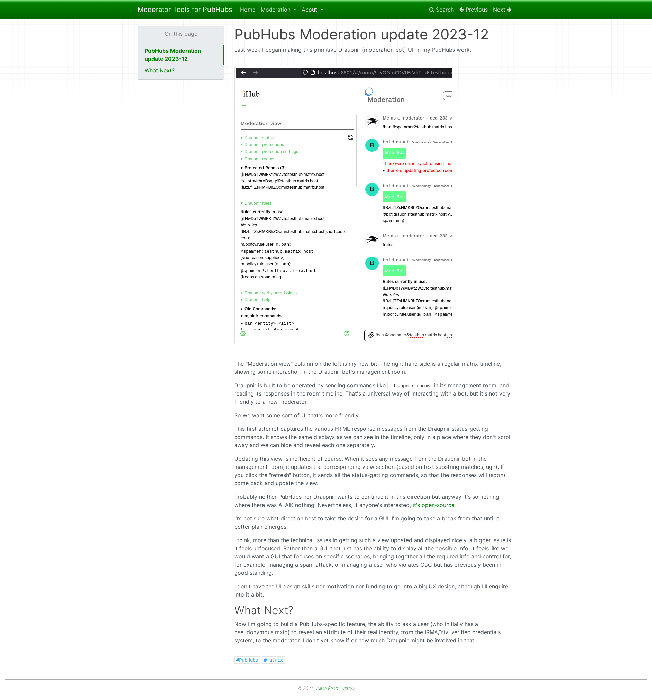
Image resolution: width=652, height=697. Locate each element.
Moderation (276, 9)
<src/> (348, 688)
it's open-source (433, 504)
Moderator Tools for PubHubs (185, 9)
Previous (476, 9)
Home (247, 9)
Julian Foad (326, 688)
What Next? (160, 70)
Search (444, 9)
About (310, 9)
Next (500, 9)
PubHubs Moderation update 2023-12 (173, 54)
